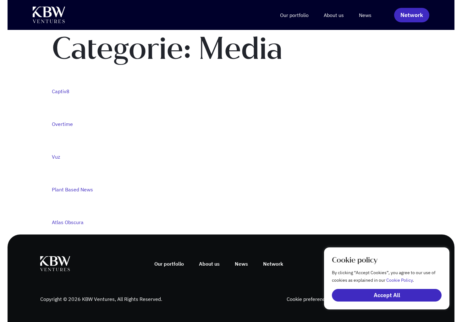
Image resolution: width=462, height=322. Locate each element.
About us (334, 15)
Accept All (387, 295)
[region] (380, 278)
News (365, 15)
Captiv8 (60, 91)
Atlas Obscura (68, 222)
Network (273, 264)
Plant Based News (72, 189)
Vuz (56, 157)
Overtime (62, 124)
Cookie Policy (399, 280)
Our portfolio (294, 15)
